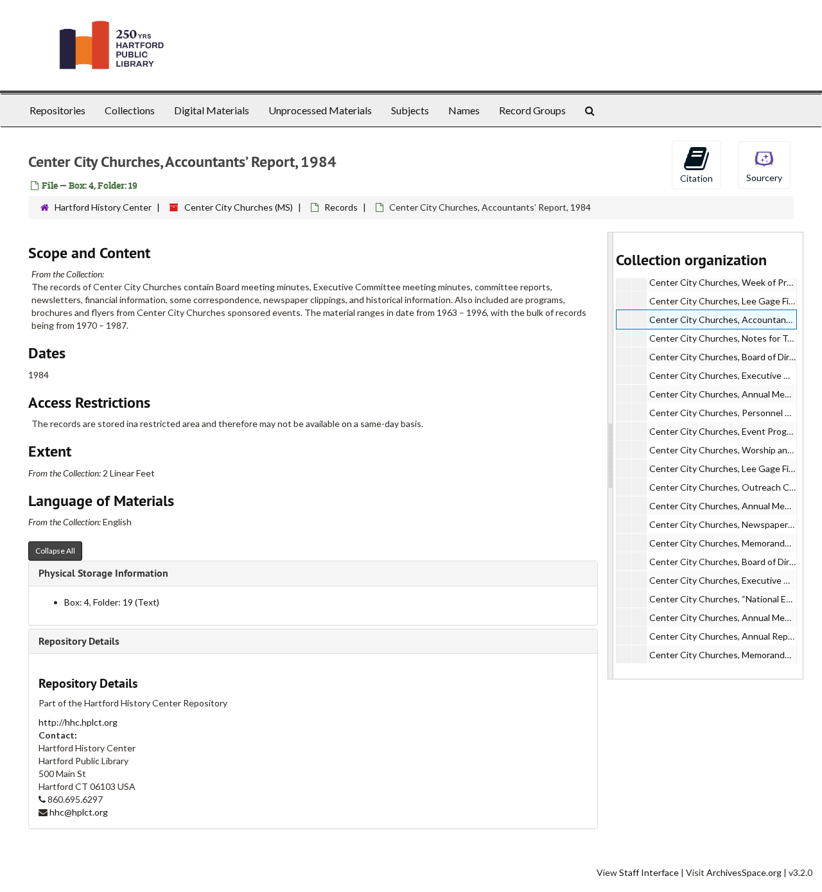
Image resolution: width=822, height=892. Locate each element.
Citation (696, 178)
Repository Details (79, 641)
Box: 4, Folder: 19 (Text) (111, 602)
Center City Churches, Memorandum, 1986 (735, 654)
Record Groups (532, 110)
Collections (130, 110)
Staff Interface (649, 872)
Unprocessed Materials (320, 110)
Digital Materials (211, 110)
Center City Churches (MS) (238, 207)
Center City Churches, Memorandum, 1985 (735, 543)
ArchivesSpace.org (744, 872)
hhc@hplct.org (78, 812)
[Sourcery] (764, 164)
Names (464, 110)
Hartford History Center (103, 207)
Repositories (57, 110)
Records (341, 207)
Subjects (410, 110)
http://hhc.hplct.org (78, 722)
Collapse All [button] (55, 550)
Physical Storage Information (103, 573)
